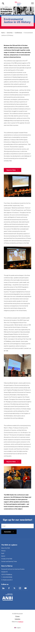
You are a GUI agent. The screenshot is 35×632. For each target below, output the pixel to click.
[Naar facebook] (9, 588)
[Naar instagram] (20, 588)
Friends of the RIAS (6, 558)
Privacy (17, 616)
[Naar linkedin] (3, 588)
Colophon (17, 619)
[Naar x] (14, 588)
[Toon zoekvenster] (3, 3)
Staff (2, 553)
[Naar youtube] (25, 588)
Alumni (3, 556)
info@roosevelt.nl (7, 580)
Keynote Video (11, 170)
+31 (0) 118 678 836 (7, 577)
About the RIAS (5, 548)
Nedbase (20, 621)
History (3, 550)
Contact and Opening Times (9, 561)
